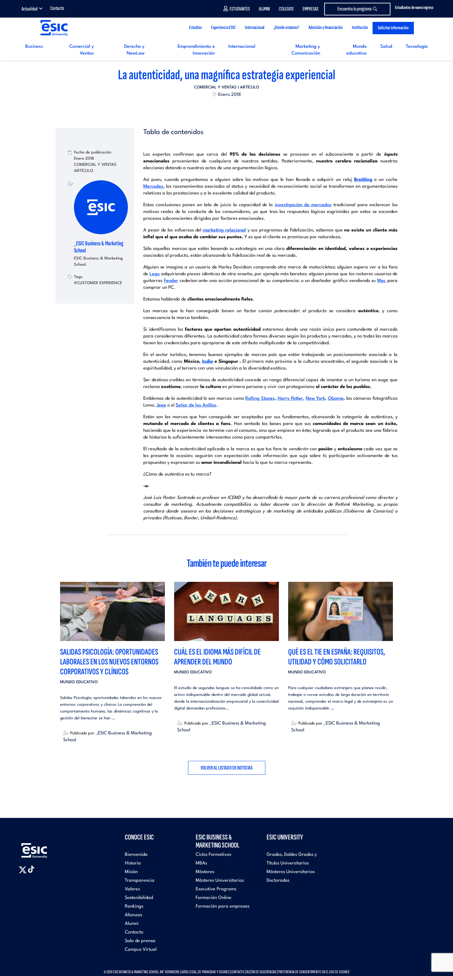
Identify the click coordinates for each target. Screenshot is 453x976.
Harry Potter (290, 398)
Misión (131, 872)
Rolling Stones (260, 398)
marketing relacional (224, 230)
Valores (132, 889)
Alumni (264, 9)
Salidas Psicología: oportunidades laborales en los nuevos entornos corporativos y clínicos (109, 662)
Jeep (161, 405)
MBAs (201, 863)
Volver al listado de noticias (227, 768)
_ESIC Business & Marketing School (98, 247)
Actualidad (30, 9)
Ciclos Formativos (213, 854)
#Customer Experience (98, 283)
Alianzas (133, 915)
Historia (133, 863)
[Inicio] (53, 28)
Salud (386, 46)
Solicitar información (393, 28)
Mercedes (153, 186)
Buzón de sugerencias (261, 971)
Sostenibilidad (139, 898)
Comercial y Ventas (215, 87)
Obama (336, 398)
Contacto (57, 8)
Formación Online (213, 898)
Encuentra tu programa (354, 9)
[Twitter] (215, 108)
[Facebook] (221, 108)
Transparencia (139, 880)
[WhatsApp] (232, 108)
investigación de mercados (303, 205)
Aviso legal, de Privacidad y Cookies (205, 971)
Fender (171, 281)
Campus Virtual (141, 949)
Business (34, 46)
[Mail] (237, 108)
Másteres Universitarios (220, 880)
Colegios (286, 9)
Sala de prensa (140, 941)
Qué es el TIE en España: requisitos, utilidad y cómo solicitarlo (336, 657)
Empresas (310, 9)
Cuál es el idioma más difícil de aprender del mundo (217, 657)
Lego (154, 274)
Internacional (241, 46)
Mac (381, 281)
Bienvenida (136, 854)
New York (315, 398)
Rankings (134, 906)
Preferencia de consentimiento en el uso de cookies (313, 971)
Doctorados (278, 880)
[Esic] (43, 847)
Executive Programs (216, 889)
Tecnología (417, 46)
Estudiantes (240, 9)
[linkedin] (226, 108)
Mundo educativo (79, 682)
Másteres (205, 872)
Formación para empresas (222, 906)
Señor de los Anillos (196, 405)
